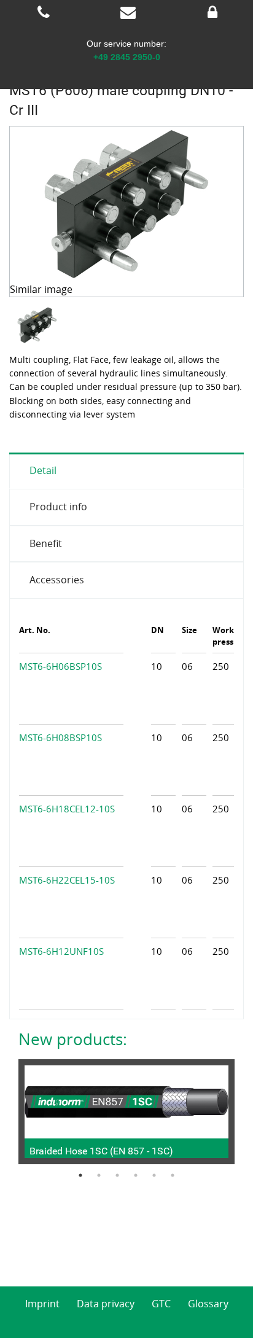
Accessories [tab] (56, 579)
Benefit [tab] (45, 543)
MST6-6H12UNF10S (61, 951)
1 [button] (80, 1175)
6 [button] (172, 1175)
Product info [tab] (58, 506)
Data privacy (105, 1303)
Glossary (208, 1303)
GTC (161, 1303)
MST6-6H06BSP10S (60, 666)
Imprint (42, 1303)
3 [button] (117, 1175)
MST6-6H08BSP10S (60, 737)
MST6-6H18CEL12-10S (67, 809)
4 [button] (136, 1175)
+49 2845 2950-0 (126, 57)
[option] (38, 325)
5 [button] (154, 1175)
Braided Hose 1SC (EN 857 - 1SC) (101, 1151)
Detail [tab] (42, 470)
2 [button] (99, 1175)
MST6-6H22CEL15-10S (67, 880)
